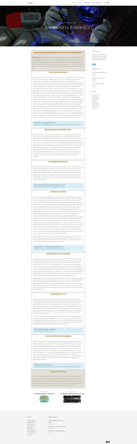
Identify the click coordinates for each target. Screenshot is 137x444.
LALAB (30, 2)
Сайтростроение (96, 105)
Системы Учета (95, 106)
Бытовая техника (96, 95)
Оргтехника (94, 100)
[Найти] (105, 3)
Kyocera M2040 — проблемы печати (56, 431)
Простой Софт (95, 103)
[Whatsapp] (93, 64)
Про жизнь (94, 101)
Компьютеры (95, 96)
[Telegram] (95, 64)
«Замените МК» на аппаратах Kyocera (57, 426)
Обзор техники (95, 98)
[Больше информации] (107, 3)
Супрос (93, 108)
